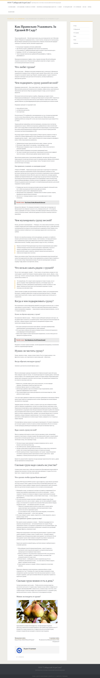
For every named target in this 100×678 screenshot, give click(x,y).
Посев (84, 7)
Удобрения (11, 11)
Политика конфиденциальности (46, 7)
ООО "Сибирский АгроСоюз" (19, 2)
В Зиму (60, 7)
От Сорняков (77, 7)
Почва (89, 7)
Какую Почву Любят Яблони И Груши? (24, 640)
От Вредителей (67, 7)
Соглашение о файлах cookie (26, 7)
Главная (10, 19)
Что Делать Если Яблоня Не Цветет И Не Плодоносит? (49, 640)
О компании (11, 7)
